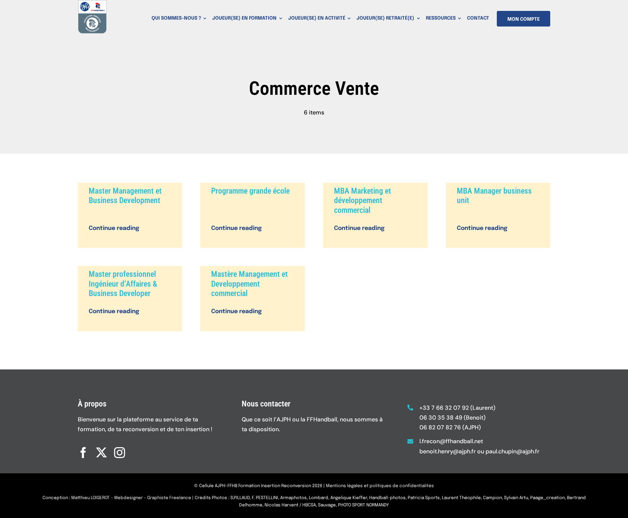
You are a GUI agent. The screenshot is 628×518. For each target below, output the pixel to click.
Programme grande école (250, 190)
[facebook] (83, 452)
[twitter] (101, 452)
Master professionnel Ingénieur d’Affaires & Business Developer (123, 284)
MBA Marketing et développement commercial (362, 200)
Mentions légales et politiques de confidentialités (380, 486)
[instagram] (119, 452)
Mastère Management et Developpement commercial (249, 284)
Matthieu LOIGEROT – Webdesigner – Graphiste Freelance (131, 498)
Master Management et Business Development (125, 195)
